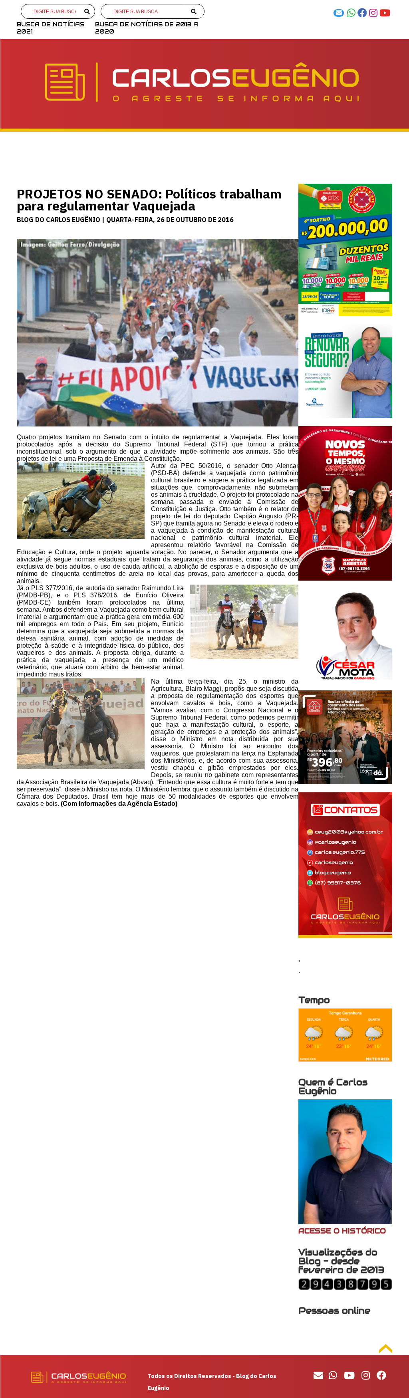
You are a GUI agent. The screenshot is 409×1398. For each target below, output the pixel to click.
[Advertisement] (157, 871)
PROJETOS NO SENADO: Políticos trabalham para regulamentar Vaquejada (149, 200)
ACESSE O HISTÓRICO (342, 1230)
